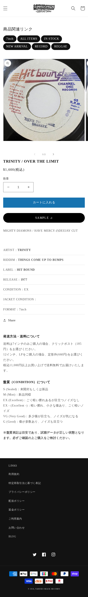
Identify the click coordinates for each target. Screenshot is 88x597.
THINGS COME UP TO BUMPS (41, 259)
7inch (9, 38)
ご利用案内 (15, 518)
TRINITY (24, 250)
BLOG (12, 536)
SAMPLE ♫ (44, 217)
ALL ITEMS (28, 38)
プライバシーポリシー (22, 491)
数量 (6, 178)
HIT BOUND (26, 269)
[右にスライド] (53, 154)
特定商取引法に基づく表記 (25, 483)
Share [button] (12, 320)
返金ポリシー (17, 509)
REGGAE (60, 46)
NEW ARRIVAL (17, 46)
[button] (5, 8)
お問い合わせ (17, 527)
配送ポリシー (17, 500)
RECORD (41, 46)
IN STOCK (51, 38)
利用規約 (14, 474)
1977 (24, 279)
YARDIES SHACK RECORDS (47, 589)
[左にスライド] (34, 154)
